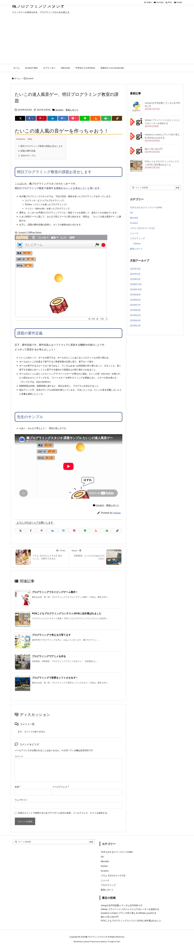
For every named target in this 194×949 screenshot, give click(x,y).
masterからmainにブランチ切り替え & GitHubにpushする (128, 913)
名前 (18, 786)
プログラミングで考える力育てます (51, 634)
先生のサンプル (27, 155)
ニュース (134, 233)
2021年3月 (135, 268)
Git (131, 212)
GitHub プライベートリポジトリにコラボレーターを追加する (130, 909)
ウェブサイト (21, 800)
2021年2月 (135, 274)
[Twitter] (20, 118)
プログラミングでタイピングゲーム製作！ (55, 591)
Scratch (29, 78)
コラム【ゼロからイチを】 (143, 228)
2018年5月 (135, 315)
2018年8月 (135, 299)
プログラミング (137, 238)
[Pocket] (74, 530)
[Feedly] (106, 530)
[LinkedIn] (52, 118)
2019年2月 (135, 279)
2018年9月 (135, 294)
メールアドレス (60, 786)
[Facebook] (31, 530)
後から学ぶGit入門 (153, 149)
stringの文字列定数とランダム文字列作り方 (121, 905)
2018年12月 (136, 284)
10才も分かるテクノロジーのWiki (146, 207)
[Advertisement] (97, 41)
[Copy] (117, 118)
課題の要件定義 (26, 150)
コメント (19, 756)
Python (137, 243)
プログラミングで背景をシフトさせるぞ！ (55, 677)
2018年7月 (135, 305)
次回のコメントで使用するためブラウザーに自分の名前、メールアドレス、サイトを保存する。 (63, 813)
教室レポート (72, 109)
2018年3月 (135, 325)
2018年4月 (135, 320)
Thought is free (113, 941)
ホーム (17, 78)
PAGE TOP (186, 917)
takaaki (117, 512)
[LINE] (85, 118)
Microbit (134, 217)
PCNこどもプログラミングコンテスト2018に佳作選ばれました (66, 613)
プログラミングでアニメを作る (49, 656)
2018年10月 (136, 289)
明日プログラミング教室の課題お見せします (40, 146)
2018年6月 (135, 310)
